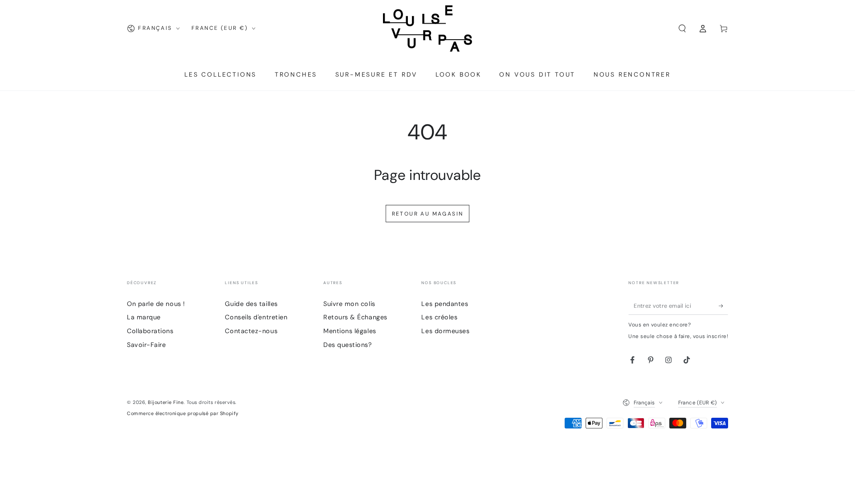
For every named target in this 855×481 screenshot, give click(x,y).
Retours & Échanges (355, 317)
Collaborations (150, 331)
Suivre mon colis (349, 304)
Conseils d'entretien (256, 317)
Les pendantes (444, 304)
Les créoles (439, 317)
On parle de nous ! (156, 304)
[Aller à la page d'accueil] (427, 28)
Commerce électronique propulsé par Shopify (183, 413)
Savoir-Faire (146, 345)
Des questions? (347, 345)
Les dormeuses (445, 331)
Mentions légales (349, 331)
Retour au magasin (428, 213)
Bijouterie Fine (165, 402)
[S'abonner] (723, 306)
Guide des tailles (251, 304)
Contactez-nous (251, 331)
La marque (144, 317)
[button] (682, 28)
